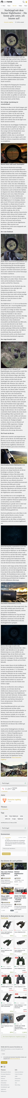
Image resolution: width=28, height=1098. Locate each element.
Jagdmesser (3, 1089)
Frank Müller (8, 837)
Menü (4, 5)
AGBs (16, 1076)
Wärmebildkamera (5, 1085)
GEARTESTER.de (6, 902)
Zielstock (3, 1078)
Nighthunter (20, 818)
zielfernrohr (7, 818)
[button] (26, 2)
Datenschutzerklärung (15, 1058)
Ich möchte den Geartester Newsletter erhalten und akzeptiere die (14, 1057)
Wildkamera (3, 1091)
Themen (26, 5)
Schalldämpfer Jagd (5, 1087)
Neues (9, 5)
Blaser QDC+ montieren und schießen (6, 898)
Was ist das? (24, 791)
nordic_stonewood (6, 878)
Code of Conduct (18, 1074)
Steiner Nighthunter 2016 (18, 873)
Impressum (17, 1080)
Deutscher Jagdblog (8, 22)
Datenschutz (17, 1078)
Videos (20, 5)
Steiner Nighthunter (13, 816)
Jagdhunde (3, 1076)
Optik (6, 816)
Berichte (15, 5)
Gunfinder (4, 918)
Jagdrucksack (4, 1080)
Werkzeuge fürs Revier (6, 1072)
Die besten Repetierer (6, 1074)
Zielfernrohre (5, 809)
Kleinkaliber (3, 1082)
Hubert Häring (18, 904)
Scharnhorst (18, 878)
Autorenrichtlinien (19, 1072)
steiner (21, 816)
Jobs (16, 1082)
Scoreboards (4, 791)
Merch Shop (17, 1085)
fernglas (14, 818)
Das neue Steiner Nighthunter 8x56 (7, 873)
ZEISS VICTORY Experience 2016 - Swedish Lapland (20, 898)
